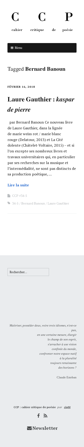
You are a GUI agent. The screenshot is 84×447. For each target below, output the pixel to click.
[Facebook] (38, 415)
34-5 (15, 203)
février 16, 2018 (21, 86)
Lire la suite (18, 185)
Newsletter (45, 428)
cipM (67, 407)
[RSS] (46, 415)
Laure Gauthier (58, 203)
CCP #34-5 (19, 195)
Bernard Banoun (33, 203)
